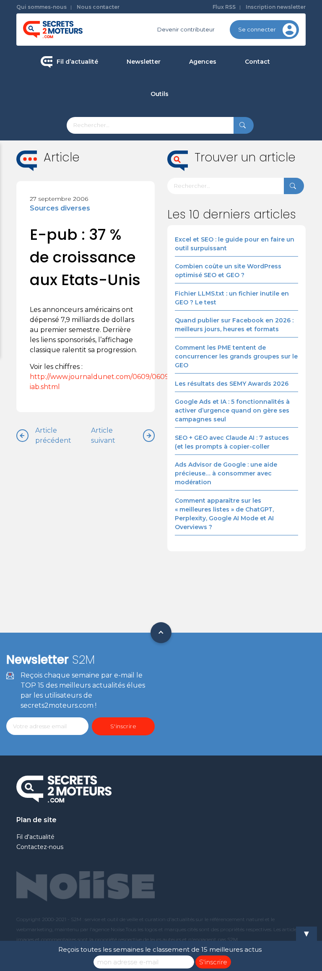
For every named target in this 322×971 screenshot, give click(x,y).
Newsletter (144, 61)
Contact (257, 61)
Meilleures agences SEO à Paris (240, 91)
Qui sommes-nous (41, 7)
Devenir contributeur (186, 29)
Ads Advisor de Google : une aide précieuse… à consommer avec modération (226, 473)
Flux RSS (224, 7)
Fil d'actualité (35, 837)
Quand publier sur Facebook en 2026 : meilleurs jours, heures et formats (234, 325)
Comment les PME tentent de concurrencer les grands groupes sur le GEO (236, 356)
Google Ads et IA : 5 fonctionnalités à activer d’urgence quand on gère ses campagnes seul (232, 410)
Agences (202, 61)
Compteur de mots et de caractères (201, 123)
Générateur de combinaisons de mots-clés (201, 225)
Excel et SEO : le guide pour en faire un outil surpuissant (234, 244)
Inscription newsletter (276, 7)
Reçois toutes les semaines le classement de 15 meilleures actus (160, 949)
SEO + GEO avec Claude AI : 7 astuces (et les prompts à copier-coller (232, 442)
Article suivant (103, 435)
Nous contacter (98, 7)
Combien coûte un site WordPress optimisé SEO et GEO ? (228, 270)
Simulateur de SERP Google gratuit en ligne (201, 190)
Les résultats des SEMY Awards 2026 (231, 383)
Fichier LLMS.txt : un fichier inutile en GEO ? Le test (232, 298)
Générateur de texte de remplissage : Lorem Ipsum (201, 154)
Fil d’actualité (77, 61)
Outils (160, 94)
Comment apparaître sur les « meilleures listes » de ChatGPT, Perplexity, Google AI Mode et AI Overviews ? (224, 514)
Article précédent (53, 435)
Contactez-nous (39, 847)
